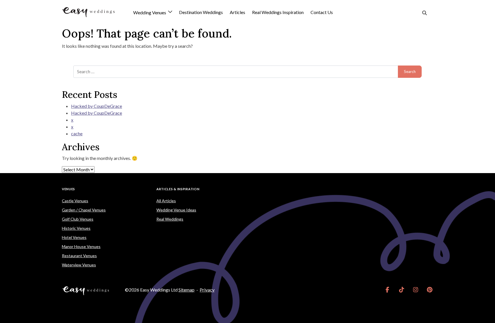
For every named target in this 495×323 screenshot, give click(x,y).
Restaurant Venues (79, 255)
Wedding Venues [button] (150, 12)
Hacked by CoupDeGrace (96, 106)
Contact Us (322, 12)
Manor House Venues (81, 246)
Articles (237, 12)
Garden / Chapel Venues (84, 209)
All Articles (166, 200)
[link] (387, 289)
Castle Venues (75, 200)
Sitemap (186, 289)
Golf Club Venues (77, 219)
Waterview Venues (79, 264)
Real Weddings (169, 219)
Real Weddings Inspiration (278, 12)
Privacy (207, 289)
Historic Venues (76, 228)
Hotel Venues (74, 237)
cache (76, 133)
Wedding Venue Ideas (176, 209)
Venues (68, 189)
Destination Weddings (201, 12)
